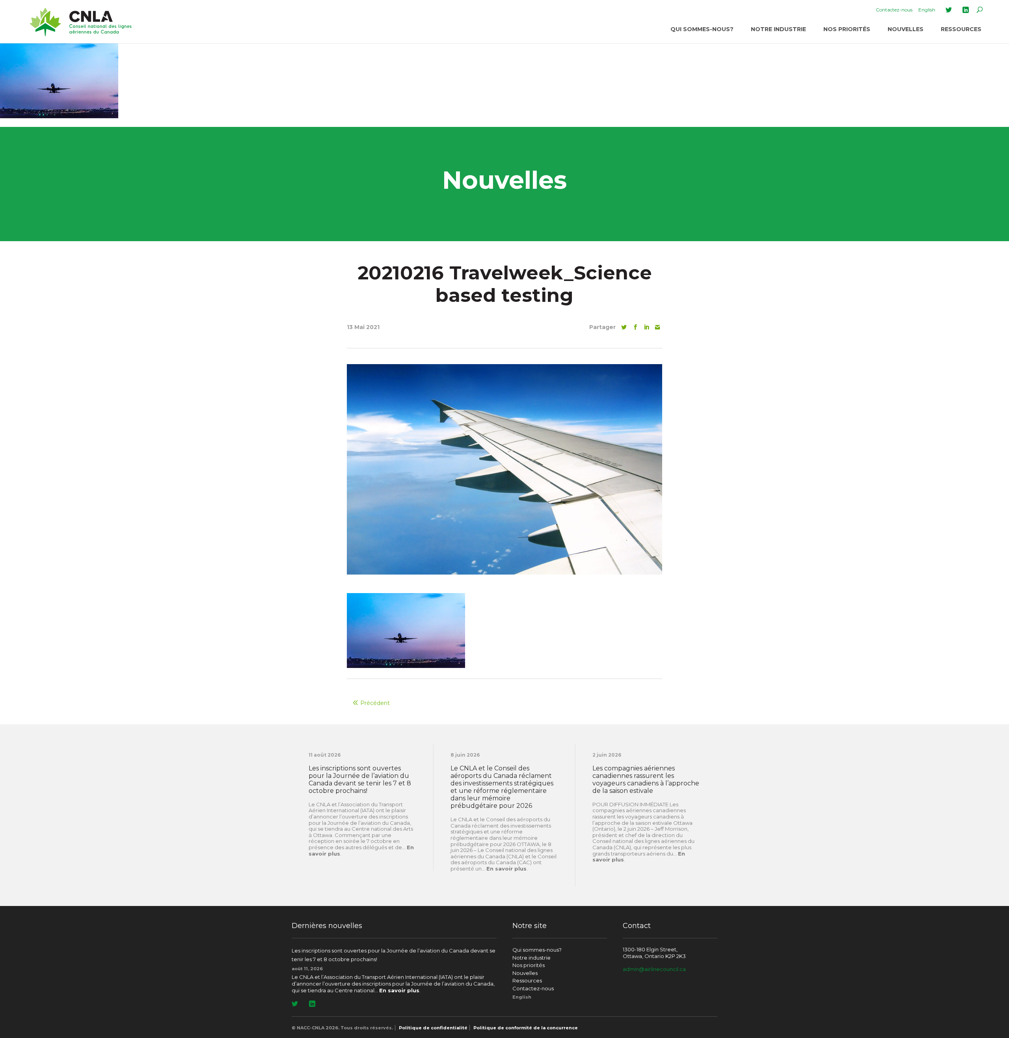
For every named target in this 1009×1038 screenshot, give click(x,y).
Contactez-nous (894, 10)
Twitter (949, 10)
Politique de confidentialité (433, 1028)
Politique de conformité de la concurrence (525, 1028)
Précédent (375, 703)
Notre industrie (778, 29)
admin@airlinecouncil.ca (654, 969)
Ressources (961, 29)
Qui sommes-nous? (701, 29)
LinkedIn (966, 10)
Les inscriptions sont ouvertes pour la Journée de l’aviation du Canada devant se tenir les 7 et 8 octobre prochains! (360, 780)
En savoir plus (506, 868)
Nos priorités (846, 29)
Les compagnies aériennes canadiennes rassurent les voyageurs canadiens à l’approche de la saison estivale (645, 780)
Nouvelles (905, 29)
